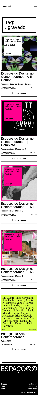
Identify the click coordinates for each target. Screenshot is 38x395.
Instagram (33, 384)
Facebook (33, 386)
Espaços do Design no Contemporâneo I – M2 (18, 270)
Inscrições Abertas (8, 88)
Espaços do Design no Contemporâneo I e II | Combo (17, 77)
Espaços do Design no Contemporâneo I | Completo (17, 142)
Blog (3, 386)
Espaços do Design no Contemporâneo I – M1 (18, 205)
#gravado (33, 87)
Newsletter (32, 389)
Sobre (3, 389)
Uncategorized (6, 344)
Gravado (10, 87)
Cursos (4, 87)
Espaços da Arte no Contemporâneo (15, 335)
